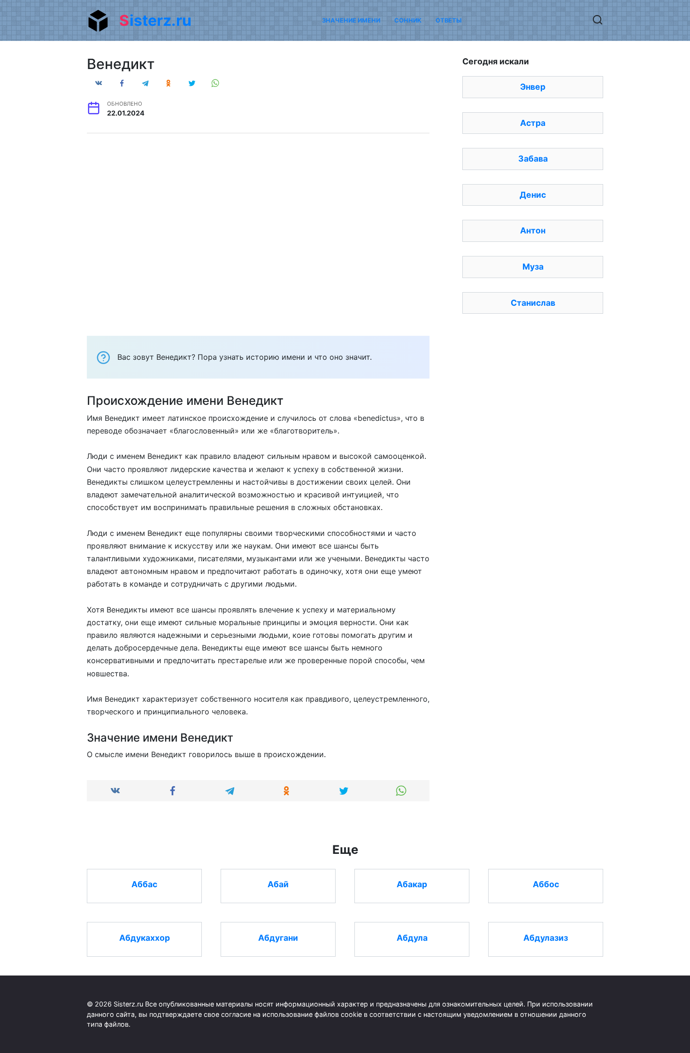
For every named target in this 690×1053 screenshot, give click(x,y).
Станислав (533, 303)
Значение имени (351, 20)
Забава (533, 158)
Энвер (532, 87)
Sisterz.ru (155, 20)
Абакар (412, 884)
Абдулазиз (545, 937)
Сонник (408, 20)
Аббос (546, 884)
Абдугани (278, 937)
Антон (532, 230)
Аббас (144, 884)
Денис (533, 195)
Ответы (448, 20)
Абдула (412, 937)
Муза (533, 266)
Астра (532, 123)
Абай (278, 884)
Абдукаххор (144, 937)
